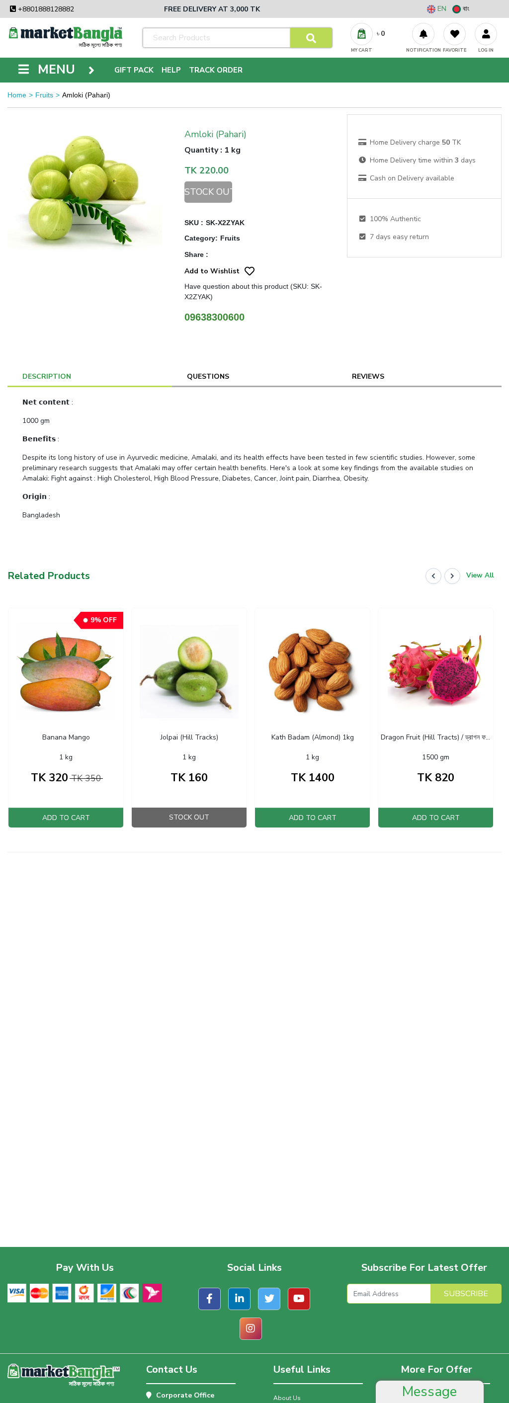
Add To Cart (66, 818)
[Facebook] (209, 1299)
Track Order (216, 70)
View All (480, 575)
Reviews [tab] (368, 376)
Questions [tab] (208, 376)
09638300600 (214, 317)
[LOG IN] (486, 34)
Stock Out (208, 192)
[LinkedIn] (239, 1299)
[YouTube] (299, 1299)
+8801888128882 (45, 9)
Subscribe (466, 1293)
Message (429, 1391)
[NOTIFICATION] (423, 34)
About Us (287, 1398)
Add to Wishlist (212, 271)
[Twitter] (269, 1299)
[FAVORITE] (454, 34)
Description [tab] (46, 376)
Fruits (44, 95)
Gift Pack (134, 70)
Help (171, 70)
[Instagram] (251, 1329)
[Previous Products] (433, 576)
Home (16, 95)
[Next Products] (452, 576)
